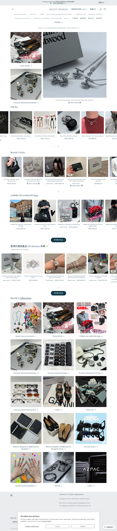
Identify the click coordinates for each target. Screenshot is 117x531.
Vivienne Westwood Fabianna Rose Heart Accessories (33, 180)
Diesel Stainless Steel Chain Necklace (92, 136)
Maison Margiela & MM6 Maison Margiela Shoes (58, 448)
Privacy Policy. (46, 521)
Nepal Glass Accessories (24, 336)
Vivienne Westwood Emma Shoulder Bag (11, 180)
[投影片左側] (54, 146)
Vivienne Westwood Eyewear (25, 410)
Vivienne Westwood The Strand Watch (33, 276)
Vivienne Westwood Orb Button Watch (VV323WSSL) (55, 276)
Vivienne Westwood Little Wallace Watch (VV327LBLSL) (11, 276)
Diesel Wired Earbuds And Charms (21, 136)
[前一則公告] (40, 2)
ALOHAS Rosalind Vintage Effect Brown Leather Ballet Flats (54, 180)
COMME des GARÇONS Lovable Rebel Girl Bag (21, 225)
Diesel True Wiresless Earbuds (68, 136)
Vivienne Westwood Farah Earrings (98, 180)
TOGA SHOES (25, 66)
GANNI (57, 410)
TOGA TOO (90, 410)
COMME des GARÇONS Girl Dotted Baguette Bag (92, 225)
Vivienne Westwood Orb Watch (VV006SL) (98, 276)
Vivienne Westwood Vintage (90, 373)
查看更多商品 (58, 240)
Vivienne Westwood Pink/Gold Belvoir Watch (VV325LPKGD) (76, 276)
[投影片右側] (63, 146)
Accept (57, 526)
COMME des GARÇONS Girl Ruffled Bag (69, 224)
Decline (82, 526)
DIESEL (57, 486)
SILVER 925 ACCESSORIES (24, 486)
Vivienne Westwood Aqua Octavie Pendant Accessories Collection (75, 100)
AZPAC (89, 486)
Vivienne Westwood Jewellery (24, 103)
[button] (13, 9)
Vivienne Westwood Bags (57, 373)
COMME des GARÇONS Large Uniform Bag (45, 225)
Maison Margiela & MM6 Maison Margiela (26, 448)
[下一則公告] (77, 2)
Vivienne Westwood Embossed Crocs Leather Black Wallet (76, 180)
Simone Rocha (90, 447)
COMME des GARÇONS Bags (89, 336)
